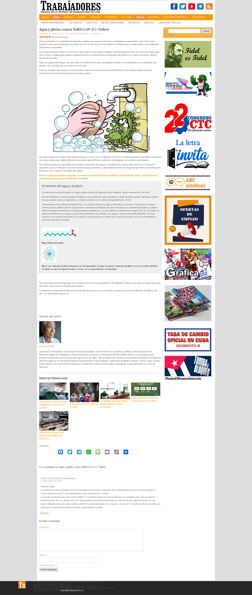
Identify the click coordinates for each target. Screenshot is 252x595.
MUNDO (68, 17)
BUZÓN (81, 17)
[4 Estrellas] (47, 37)
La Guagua (75, 22)
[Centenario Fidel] (188, 66)
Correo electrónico (48, 565)
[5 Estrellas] (50, 37)
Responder (44, 513)
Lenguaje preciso (170, 22)
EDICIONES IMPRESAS (175, 17)
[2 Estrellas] (43, 37)
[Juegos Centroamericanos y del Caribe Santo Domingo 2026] (188, 97)
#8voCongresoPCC (53, 22)
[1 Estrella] (40, 37)
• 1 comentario (95, 33)
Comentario (45, 527)
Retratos (134, 22)
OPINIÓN (95, 17)
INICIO (45, 17)
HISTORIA (153, 17)
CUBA (56, 17)
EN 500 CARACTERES (112, 22)
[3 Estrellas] (45, 37)
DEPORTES (111, 17)
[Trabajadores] (22, 584)
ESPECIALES (198, 17)
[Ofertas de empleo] (188, 220)
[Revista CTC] (188, 321)
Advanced (171, 34)
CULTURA (126, 17)
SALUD (140, 17)
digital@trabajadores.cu (72, 590)
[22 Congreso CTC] (188, 133)
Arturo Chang (46, 345)
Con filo (91, 22)
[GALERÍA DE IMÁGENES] (188, 278)
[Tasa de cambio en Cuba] (188, 350)
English (149, 22)
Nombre (43, 555)
